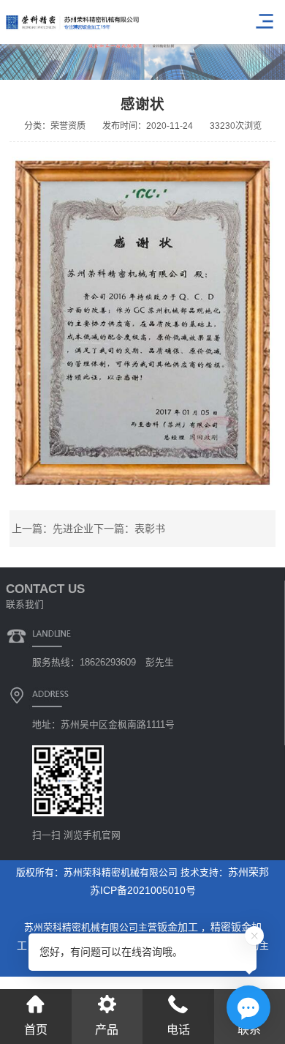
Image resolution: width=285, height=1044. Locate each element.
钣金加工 (179, 927)
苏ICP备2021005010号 (143, 890)
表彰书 (149, 528)
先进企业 (73, 528)
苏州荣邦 (248, 872)
